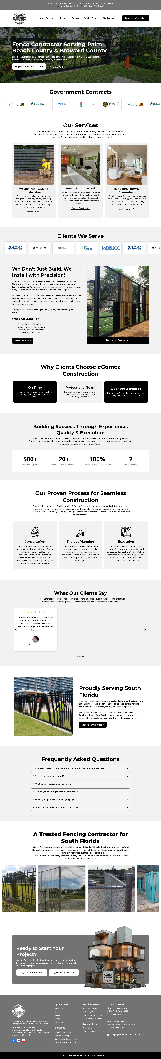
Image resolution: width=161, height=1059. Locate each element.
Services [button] (50, 18)
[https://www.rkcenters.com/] (47, 247)
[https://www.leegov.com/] (71, 104)
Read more (35, 627)
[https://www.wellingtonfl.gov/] (119, 104)
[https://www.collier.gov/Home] (23, 104)
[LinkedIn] (18, 1040)
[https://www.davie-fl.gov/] (95, 104)
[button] (99, 18)
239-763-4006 (97, 6)
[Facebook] (14, 1040)
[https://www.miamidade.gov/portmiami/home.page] (47, 104)
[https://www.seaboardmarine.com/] (119, 247)
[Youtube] (23, 1040)
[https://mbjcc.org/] (95, 247)
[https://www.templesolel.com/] (71, 247)
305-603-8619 (72, 6)
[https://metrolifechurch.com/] (23, 247)
